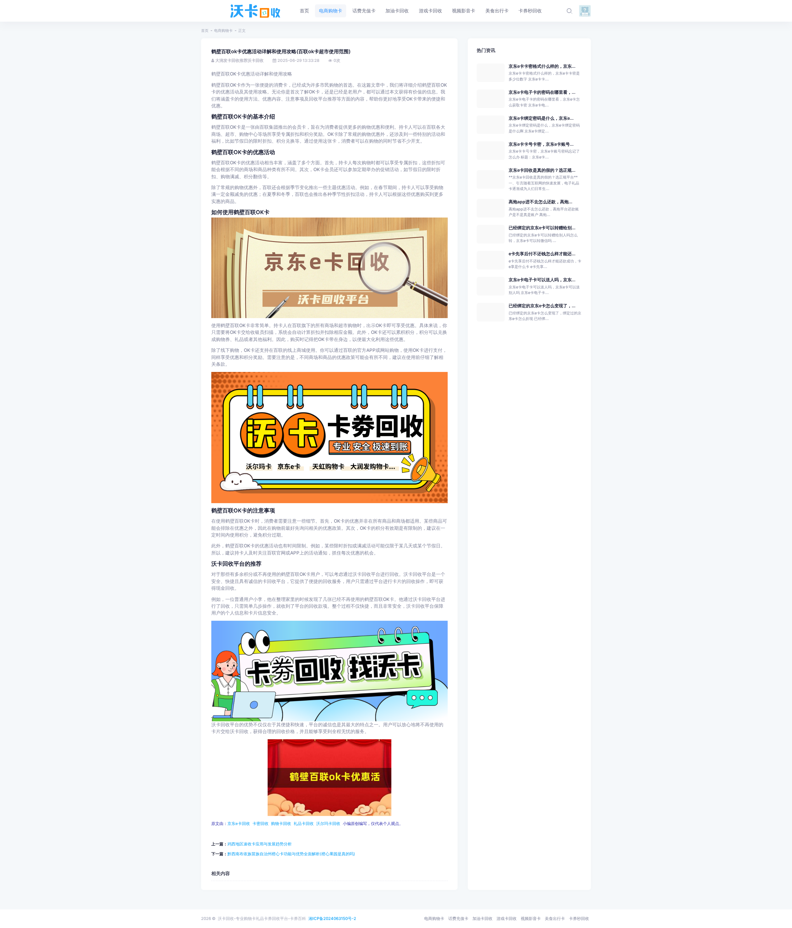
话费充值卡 (458, 918)
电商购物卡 (223, 30)
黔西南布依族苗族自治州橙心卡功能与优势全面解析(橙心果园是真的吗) (291, 853)
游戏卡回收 (507, 918)
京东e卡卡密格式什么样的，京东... (542, 66)
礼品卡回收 (304, 823)
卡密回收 (260, 823)
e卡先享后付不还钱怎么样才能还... (542, 253)
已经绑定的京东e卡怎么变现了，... (542, 305)
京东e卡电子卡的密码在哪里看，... (542, 92)
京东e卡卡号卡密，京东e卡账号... (541, 144)
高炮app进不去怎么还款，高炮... (540, 201)
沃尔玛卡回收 (328, 823)
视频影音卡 (531, 918)
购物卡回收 (281, 823)
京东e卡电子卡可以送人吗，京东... (542, 279)
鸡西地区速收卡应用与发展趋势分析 (259, 843)
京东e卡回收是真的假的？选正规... (542, 170)
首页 (205, 30)
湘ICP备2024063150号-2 (332, 918)
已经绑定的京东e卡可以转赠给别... (542, 227)
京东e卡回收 (238, 823)
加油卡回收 (482, 918)
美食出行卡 (555, 918)
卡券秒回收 (579, 918)
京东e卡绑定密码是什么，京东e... (541, 118)
